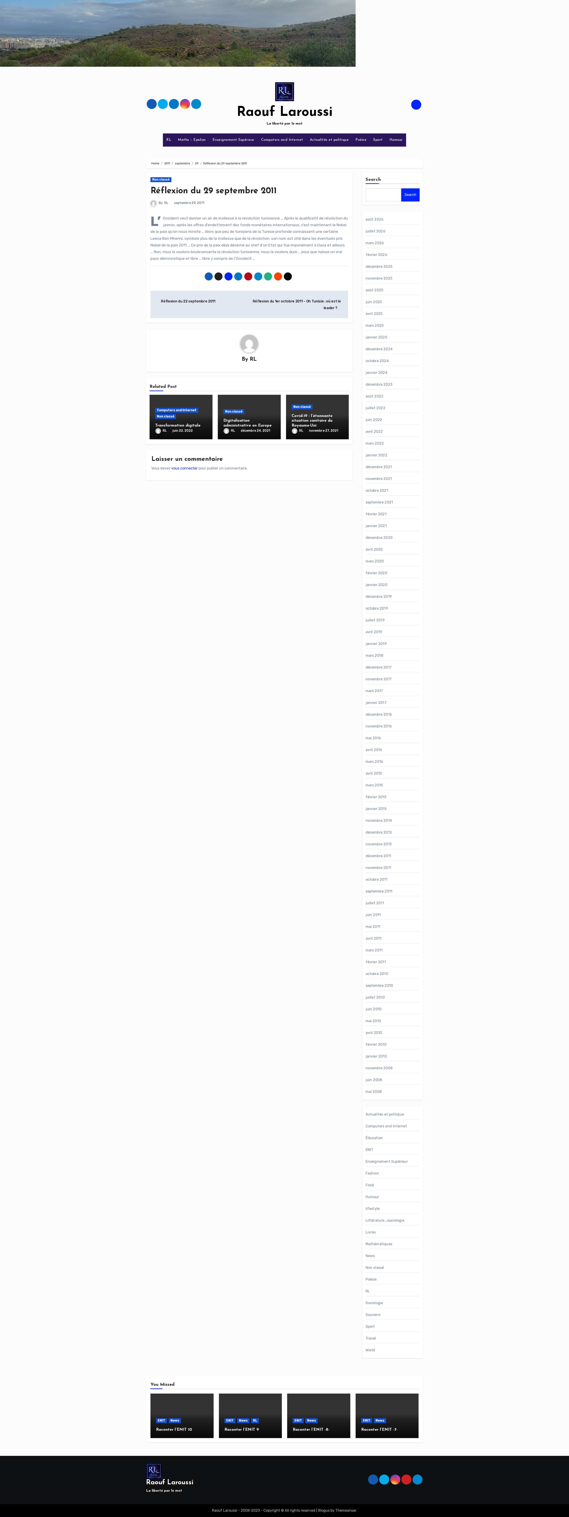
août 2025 (374, 290)
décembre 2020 (379, 538)
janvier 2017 (376, 703)
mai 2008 (374, 1092)
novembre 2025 (379, 278)
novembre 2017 (379, 679)
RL (168, 140)
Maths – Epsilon (192, 140)
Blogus (324, 1510)
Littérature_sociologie (385, 1220)
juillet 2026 (375, 231)
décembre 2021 (379, 467)
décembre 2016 (379, 714)
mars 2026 (375, 243)
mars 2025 (375, 325)
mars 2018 (374, 655)
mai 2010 (373, 1021)
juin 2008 (374, 1080)
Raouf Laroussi (285, 112)
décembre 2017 (379, 667)
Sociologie (374, 1303)
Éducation (374, 1138)
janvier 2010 (376, 1056)
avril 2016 (374, 750)
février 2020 (376, 573)
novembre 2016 (379, 726)
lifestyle (373, 1209)
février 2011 (376, 962)
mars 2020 (375, 561)
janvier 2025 (376, 337)
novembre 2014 (379, 820)
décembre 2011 (378, 856)
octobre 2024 (377, 361)
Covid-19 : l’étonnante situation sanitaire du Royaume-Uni (312, 421)
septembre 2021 (379, 502)
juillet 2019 (375, 620)
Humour (396, 140)
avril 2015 (374, 773)
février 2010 (376, 1044)
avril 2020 (374, 549)
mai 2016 (373, 738)
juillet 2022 (375, 408)
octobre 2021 (377, 490)
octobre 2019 (377, 608)
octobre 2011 (376, 879)
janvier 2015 (376, 809)
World (370, 1350)
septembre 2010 (379, 985)
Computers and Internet (282, 140)
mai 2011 (373, 927)
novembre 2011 (378, 868)
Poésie (361, 140)
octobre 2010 (377, 974)
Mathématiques (379, 1244)
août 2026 (375, 219)
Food (370, 1185)
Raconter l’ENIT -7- (379, 1430)
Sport (378, 140)
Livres (371, 1232)
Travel (371, 1338)
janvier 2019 (376, 644)
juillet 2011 (375, 903)
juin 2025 (374, 302)
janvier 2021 (376, 526)
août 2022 (375, 396)
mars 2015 (374, 785)
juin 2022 (374, 420)
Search (373, 179)
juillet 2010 (375, 997)
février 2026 (376, 255)
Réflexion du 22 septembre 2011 (187, 301)
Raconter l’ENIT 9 (241, 1430)
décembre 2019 (379, 596)
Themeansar (345, 1510)
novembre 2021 (379, 479)
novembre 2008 (379, 1068)
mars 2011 (374, 950)
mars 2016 (374, 762)
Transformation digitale (177, 426)
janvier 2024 (376, 373)
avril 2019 (374, 632)
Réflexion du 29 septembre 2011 (213, 191)
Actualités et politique (329, 140)
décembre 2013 (379, 832)
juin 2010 (374, 1009)
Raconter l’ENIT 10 (174, 1430)
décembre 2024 (379, 349)
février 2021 (376, 514)
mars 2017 (374, 691)
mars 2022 (375, 443)
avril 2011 (374, 938)
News (370, 1256)
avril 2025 (374, 314)
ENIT (369, 1150)
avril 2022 (374, 431)
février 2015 (376, 797)
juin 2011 (373, 915)
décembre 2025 (379, 266)
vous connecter (184, 468)
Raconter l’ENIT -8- (311, 1430)
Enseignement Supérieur (233, 140)
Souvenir (373, 1315)
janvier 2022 (376, 455)
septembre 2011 (379, 891)
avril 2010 (374, 1033)
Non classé (161, 179)
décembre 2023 (379, 384)
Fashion (372, 1173)
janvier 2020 (376, 585)
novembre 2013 (379, 844)
